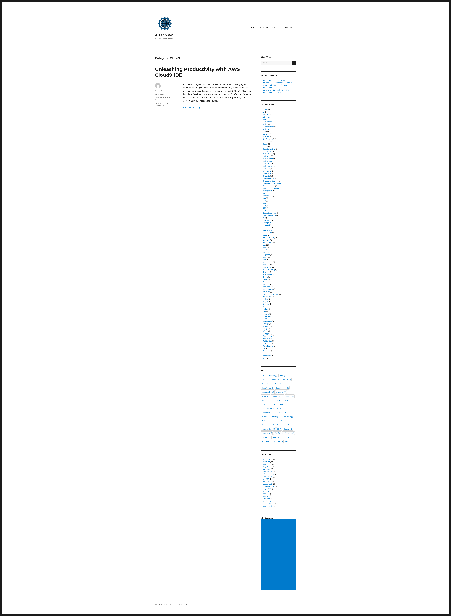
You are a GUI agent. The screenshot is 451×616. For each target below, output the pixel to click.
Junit (264, 247)
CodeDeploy (267, 161)
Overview (266, 292)
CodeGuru (266, 164)
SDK (264, 312)
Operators (266, 287)
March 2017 (267, 482)
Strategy (266, 326)
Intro (288, 412)
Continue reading (191, 107)
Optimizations (268, 425)
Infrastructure (268, 238)
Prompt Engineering (271, 294)
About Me (264, 28)
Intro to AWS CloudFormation (274, 80)
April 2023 (267, 469)
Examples (266, 412)
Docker (265, 193)
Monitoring (267, 267)
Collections (267, 171)
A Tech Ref (164, 35)
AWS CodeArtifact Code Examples (276, 90)
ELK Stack (266, 220)
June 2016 (266, 494)
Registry (266, 304)
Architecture (267, 122)
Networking (288, 417)
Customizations (269, 186)
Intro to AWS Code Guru (272, 88)
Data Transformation (271, 188)
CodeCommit (268, 159)
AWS (157, 97)
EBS (264, 198)
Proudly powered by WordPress (177, 605)
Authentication (268, 127)
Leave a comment (162, 109)
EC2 (264, 201)
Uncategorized (268, 339)
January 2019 (267, 472)
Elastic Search (268, 408)
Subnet (265, 331)
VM (264, 348)
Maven (265, 257)
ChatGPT (266, 142)
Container (281, 392)
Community (267, 174)
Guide (265, 235)
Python (265, 299)
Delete (265, 396)
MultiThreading (269, 270)
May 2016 (266, 496)
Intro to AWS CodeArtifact (272, 93)
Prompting (267, 297)
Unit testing (267, 341)
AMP (264, 119)
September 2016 (269, 486)
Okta (264, 282)
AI (263, 112)
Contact (276, 28)
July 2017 (266, 479)
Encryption (267, 223)
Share (265, 319)
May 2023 (266, 467)
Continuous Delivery (270, 181)
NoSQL (265, 277)
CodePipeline (268, 166)
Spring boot (288, 433)
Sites (277, 433)
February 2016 (268, 504)
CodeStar (266, 169)
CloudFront (267, 151)
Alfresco (266, 115)
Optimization (268, 289)
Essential (266, 225)
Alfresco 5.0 (267, 117)
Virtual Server (268, 346)
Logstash (266, 255)
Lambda (266, 250)
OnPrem (266, 284)
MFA (264, 260)
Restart (265, 307)
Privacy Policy (289, 28)
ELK (264, 218)
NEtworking (267, 275)
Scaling (265, 309)
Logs (264, 252)
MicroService (268, 262)
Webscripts (267, 356)
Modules (266, 265)
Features (266, 228)
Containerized (268, 179)
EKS (264, 211)
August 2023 (267, 459)
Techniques (267, 336)
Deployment (267, 191)
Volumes (266, 351)
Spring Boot (267, 321)
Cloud (172, 97)
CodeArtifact (267, 154)
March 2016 (267, 501)
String (265, 329)
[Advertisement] (278, 555)
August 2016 (267, 489)
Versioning (267, 344)
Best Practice (164, 97)
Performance (283, 425)
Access (265, 110)
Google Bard (267, 230)
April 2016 (266, 499)
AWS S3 (265, 134)
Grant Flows (267, 233)
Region (265, 302)
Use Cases (267, 441)
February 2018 (268, 474)
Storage (266, 324)
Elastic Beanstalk (269, 215)
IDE (167, 103)
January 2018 (268, 477)
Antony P (158, 91)
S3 (279, 429)
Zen (264, 358)
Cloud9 (158, 100)
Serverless (267, 316)
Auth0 (265, 124)
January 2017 (267, 484)
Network (266, 272)
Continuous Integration (272, 183)
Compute (266, 176)
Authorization (268, 129)
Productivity (159, 105)
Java (264, 245)
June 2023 (266, 464)
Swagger (266, 334)
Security (266, 314)
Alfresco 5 (272, 376)
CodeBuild (267, 156)
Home (253, 28)
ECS (264, 208)
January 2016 (267, 506)
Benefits (266, 137)
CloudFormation (269, 149)
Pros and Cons (268, 429)
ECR (264, 206)
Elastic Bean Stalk (269, 213)
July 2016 (266, 491)
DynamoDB (267, 196)
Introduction (267, 243)
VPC (264, 353)
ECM (264, 203)
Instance (266, 240)
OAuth (265, 280)
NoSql (265, 421)
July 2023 (266, 462)
